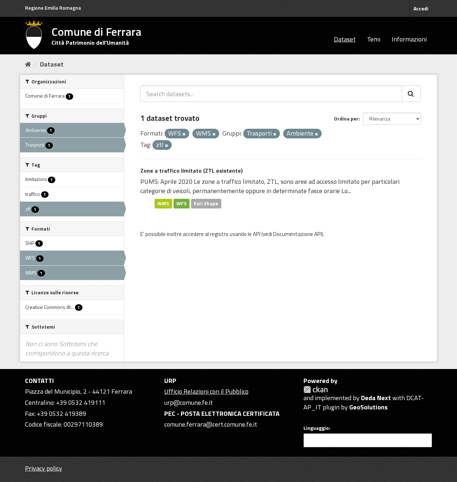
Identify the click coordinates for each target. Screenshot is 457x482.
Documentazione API (297, 234)
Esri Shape (206, 203)
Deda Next (376, 398)
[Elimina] (184, 134)
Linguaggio (316, 428)
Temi (373, 39)
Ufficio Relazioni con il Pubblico (206, 391)
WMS (163, 203)
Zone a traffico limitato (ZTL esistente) (191, 170)
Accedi (420, 8)
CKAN (315, 389)
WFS (181, 203)
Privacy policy (43, 468)
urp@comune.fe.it (188, 402)
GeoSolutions (368, 407)
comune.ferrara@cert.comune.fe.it (210, 424)
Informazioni (409, 39)
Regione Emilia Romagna (53, 7)
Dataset (345, 39)
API (256, 234)
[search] (411, 93)
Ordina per (346, 118)
